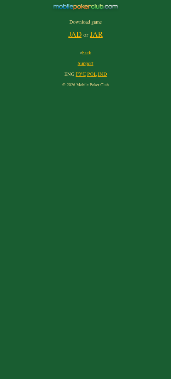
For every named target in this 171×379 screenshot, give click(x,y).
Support (85, 63)
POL (92, 73)
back (86, 52)
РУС (81, 73)
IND (102, 73)
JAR (96, 34)
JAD (75, 34)
